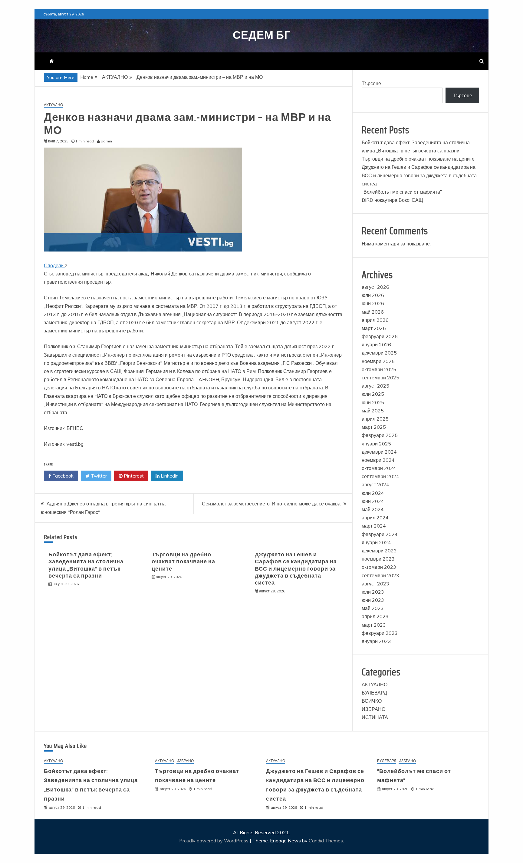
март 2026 (374, 328)
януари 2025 (376, 444)
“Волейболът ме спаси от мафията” (402, 192)
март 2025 (374, 427)
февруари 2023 (380, 633)
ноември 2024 (378, 460)
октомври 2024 (379, 468)
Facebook (62, 476)
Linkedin (169, 476)
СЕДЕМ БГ (262, 35)
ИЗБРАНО (373, 709)
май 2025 (373, 411)
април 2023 (375, 616)
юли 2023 (373, 592)
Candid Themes (326, 841)
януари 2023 (376, 641)
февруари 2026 (380, 336)
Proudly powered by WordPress (214, 841)
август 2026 (375, 287)
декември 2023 (379, 551)
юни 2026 (373, 303)
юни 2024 (373, 501)
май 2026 (373, 312)
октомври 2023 (379, 567)
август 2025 (375, 386)
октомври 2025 (379, 369)
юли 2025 (373, 394)
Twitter (98, 476)
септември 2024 (380, 476)
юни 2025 (373, 402)
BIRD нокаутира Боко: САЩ (392, 200)
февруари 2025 (380, 435)
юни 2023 (373, 600)
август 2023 (375, 584)
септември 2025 (380, 378)
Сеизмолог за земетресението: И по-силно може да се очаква (271, 504)
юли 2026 (373, 295)
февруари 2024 (380, 534)
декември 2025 (379, 353)
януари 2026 (376, 345)
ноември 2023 (378, 559)
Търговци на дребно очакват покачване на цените (183, 561)
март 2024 (374, 526)
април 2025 (375, 419)
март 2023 (374, 625)
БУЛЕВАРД (374, 693)
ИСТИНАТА (375, 717)
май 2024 (373, 509)
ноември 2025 (378, 361)
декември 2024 (379, 452)
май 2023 (373, 608)
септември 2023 (380, 575)
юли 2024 (373, 493)
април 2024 (375, 518)
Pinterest (133, 476)
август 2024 (375, 484)
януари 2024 (376, 542)
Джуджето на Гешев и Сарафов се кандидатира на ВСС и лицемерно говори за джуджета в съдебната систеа (296, 568)
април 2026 (375, 320)
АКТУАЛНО (53, 105)
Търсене (371, 83)
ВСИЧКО (372, 701)
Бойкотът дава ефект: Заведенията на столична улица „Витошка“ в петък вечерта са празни (85, 565)
